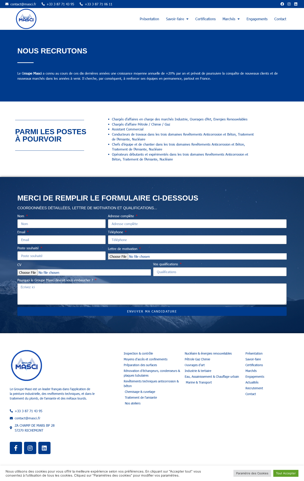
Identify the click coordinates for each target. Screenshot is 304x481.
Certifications (205, 19)
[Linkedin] (296, 4)
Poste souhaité (28, 248)
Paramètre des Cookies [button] (252, 473)
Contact (280, 19)
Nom (21, 216)
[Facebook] (282, 4)
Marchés (229, 19)
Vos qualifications (166, 264)
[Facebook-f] (16, 448)
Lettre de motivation (123, 249)
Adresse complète (121, 216)
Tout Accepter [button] (286, 473)
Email (21, 232)
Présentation (149, 19)
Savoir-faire (175, 19)
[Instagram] (289, 4)
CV (19, 265)
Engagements (257, 19)
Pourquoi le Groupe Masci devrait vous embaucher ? (55, 280)
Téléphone (116, 232)
